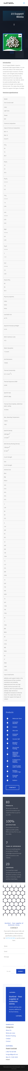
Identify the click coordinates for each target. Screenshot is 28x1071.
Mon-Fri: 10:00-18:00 (12, 1057)
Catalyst (8, 1038)
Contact (12, 787)
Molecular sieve (10, 1033)
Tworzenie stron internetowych (11, 1067)
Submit (20, 971)
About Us (8, 1030)
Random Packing (11, 1036)
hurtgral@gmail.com (12, 1054)
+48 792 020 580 (10, 938)
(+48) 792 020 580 (11, 1052)
